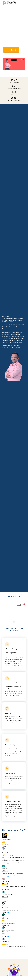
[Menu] (24, 2)
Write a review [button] (5, 844)
